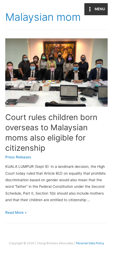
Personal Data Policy (90, 243)
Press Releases (18, 157)
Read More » (16, 212)
